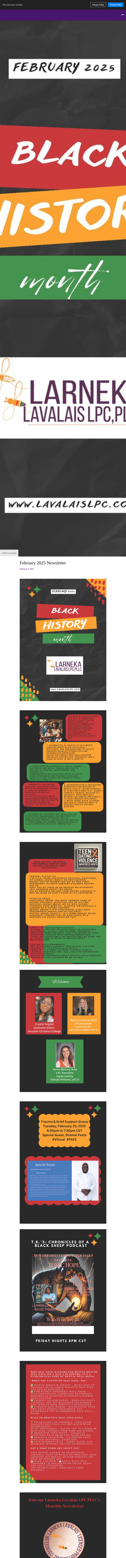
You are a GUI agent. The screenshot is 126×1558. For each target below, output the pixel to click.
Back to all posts (10, 553)
